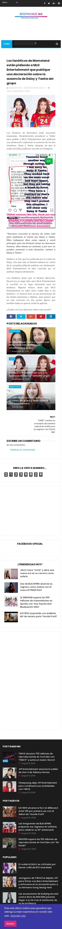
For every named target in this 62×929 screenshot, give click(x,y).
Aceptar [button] (10, 923)
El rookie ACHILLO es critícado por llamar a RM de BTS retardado (37, 866)
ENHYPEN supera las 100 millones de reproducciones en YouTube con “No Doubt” (39, 842)
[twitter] (49, 3)
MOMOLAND (18, 91)
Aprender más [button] (18, 916)
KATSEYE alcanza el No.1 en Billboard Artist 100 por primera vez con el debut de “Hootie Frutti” (38, 811)
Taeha (27, 91)
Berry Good (15, 387)
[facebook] (44, 3)
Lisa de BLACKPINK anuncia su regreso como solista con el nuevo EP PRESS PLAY (36, 587)
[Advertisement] (29, 509)
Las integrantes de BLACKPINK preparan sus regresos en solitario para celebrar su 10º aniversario (38, 826)
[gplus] (54, 3)
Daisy (9, 91)
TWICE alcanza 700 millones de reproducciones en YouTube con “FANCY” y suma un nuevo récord (37, 756)
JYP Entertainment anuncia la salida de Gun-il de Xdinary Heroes (38, 771)
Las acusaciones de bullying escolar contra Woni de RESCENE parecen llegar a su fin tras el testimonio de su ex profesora (39, 898)
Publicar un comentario (22, 449)
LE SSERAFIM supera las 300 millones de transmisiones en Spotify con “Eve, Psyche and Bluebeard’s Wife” (36, 602)
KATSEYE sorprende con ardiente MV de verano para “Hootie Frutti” (38, 615)
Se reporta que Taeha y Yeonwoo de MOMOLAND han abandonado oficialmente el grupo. (29, 345)
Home (7, 44)
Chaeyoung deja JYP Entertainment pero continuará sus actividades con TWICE (38, 786)
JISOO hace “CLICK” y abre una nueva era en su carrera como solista (37, 573)
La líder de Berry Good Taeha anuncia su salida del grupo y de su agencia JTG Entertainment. (30, 400)
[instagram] (59, 3)
